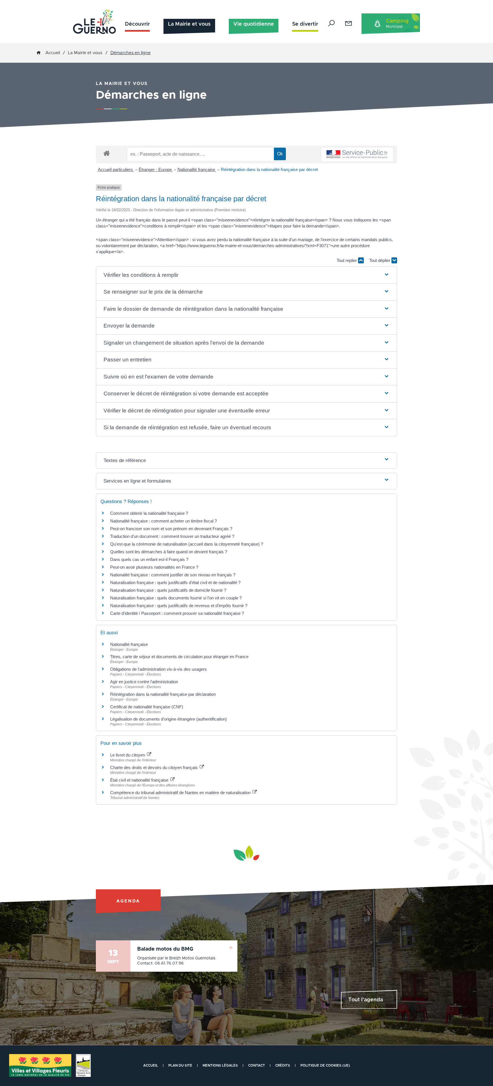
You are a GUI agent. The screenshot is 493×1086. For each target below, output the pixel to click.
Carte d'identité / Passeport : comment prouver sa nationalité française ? (177, 613)
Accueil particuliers (116, 169)
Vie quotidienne (253, 24)
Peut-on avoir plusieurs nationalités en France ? (154, 567)
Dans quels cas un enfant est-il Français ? (149, 559)
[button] (246, 275)
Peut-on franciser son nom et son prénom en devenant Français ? (171, 528)
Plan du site (180, 1065)
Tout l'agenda (365, 999)
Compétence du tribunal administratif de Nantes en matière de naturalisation (181, 792)
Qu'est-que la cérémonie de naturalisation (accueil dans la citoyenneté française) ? (186, 544)
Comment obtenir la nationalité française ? (149, 513)
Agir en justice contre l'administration (144, 681)
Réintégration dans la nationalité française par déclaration (163, 694)
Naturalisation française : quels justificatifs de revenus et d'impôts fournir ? (178, 605)
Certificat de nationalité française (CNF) (146, 706)
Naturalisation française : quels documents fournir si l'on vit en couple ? (176, 597)
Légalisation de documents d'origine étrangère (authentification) (168, 719)
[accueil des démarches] (106, 153)
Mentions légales (220, 1065)
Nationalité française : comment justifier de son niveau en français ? (172, 574)
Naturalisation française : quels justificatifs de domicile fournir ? (168, 590)
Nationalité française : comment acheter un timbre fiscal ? (163, 520)
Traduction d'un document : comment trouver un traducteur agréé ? (172, 536)
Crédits (282, 1065)
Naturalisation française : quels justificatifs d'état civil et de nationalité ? (175, 582)
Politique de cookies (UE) (325, 1065)
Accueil (52, 53)
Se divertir (305, 24)
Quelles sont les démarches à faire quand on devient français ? (168, 551)
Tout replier (347, 260)
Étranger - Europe (156, 169)
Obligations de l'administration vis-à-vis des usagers (158, 669)
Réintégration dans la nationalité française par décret (269, 169)
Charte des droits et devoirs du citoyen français (154, 767)
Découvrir (137, 24)
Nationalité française (196, 169)
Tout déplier (380, 260)
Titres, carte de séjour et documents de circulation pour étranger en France (179, 656)
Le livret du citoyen (128, 755)
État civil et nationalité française (139, 780)
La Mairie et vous (189, 24)
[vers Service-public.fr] (357, 155)
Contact (256, 1065)
